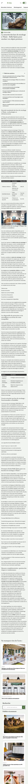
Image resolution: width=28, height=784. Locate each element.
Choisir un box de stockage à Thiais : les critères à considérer (14, 80)
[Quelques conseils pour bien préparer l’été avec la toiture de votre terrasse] (14, 654)
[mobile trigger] (2, 3)
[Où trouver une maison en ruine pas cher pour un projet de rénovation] (14, 724)
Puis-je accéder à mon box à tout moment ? (12, 94)
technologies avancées (16, 122)
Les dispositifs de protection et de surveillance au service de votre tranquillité (14, 84)
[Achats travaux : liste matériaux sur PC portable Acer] (14, 752)
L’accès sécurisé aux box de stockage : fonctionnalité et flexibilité (11, 88)
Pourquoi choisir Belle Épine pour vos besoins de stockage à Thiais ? (14, 91)
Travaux (4, 762)
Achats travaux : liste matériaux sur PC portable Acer (12, 765)
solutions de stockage (12, 51)
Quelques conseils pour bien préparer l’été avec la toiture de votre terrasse (13, 669)
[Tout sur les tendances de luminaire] (14, 684)
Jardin (3, 666)
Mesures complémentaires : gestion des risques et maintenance (14, 105)
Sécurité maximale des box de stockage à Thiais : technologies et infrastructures (14, 76)
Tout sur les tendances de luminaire (10, 698)
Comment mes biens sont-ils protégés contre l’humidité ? (13, 97)
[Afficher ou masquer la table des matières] (19, 73)
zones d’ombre (6, 145)
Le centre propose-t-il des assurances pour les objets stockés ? (13, 101)
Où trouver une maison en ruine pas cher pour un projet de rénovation (13, 737)
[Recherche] (21, 3)
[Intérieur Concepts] (9, 3)
